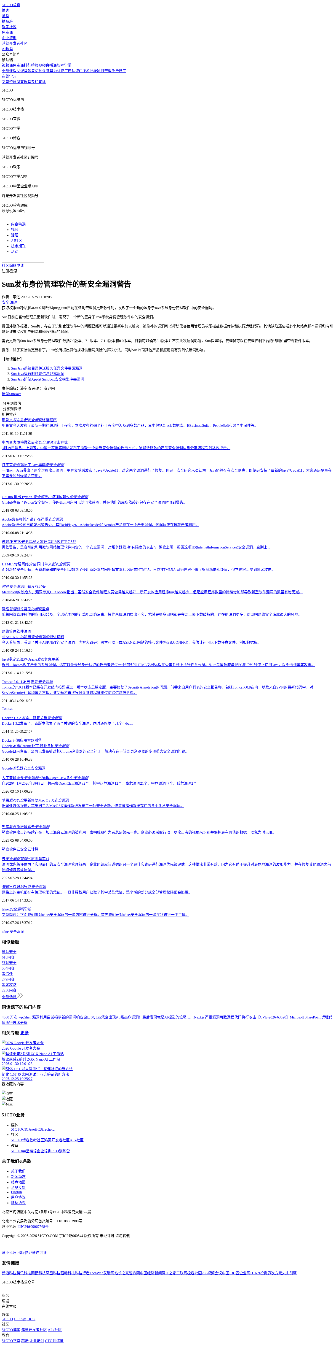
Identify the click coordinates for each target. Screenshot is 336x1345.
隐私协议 (18, 1203)
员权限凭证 (24, 887)
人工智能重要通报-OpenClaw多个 (45, 778)
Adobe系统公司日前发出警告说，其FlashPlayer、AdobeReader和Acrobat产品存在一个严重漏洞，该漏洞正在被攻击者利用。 (100, 525)
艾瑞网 (108, 1273)
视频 (14, 230)
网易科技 (38, 1273)
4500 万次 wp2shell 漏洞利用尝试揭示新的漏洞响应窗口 (46, 1017)
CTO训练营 (60, 1151)
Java (18, 394)
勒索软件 (9, 849)
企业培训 (9, 38)
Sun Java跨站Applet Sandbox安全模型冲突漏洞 (47, 379)
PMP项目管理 (101, 71)
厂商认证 (71, 71)
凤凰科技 (53, 1273)
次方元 (276, 1273)
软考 (31, 71)
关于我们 (18, 1171)
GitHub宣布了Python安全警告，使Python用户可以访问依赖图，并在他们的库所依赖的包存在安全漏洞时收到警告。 (94, 502)
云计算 (32, 849)
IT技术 (84, 71)
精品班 (7, 21)
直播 (42, 82)
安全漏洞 (38, 768)
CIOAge (28, 1129)
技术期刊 (18, 246)
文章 (5, 82)
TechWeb (96, 1273)
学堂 (5, 16)
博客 (5, 10)
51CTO (16, 1129)
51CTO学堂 (20, 1151)
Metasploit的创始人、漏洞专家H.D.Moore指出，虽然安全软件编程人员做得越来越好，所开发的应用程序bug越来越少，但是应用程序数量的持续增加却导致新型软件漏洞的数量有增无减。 (152, 592)
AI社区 (16, 241)
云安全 (21, 849)
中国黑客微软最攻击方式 (35, 442)
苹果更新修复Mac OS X (35, 800)
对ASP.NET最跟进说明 (33, 637)
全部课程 (9, 71)
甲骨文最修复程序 (29, 420)
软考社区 (9, 27)
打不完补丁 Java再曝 (33, 465)
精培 (33, 1151)
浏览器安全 (22, 768)
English (16, 1192)
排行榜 (29, 65)
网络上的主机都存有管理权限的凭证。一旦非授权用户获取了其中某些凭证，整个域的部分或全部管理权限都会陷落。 (97, 892)
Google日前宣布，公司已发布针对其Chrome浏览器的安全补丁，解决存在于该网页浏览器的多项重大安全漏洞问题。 (95, 751)
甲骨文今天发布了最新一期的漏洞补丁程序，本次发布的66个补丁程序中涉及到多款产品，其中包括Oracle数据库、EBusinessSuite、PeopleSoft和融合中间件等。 (130, 425)
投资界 (265, 1273)
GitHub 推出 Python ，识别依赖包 (45, 497)
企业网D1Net (249, 1273)
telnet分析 (17, 909)
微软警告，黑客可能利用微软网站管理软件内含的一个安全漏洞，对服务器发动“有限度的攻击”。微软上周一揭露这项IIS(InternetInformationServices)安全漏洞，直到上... (136, 547)
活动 (14, 252)
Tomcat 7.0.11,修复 (27, 682)
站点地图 (18, 1182)
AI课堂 (7, 49)
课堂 (27, 82)
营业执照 (9, 1253)
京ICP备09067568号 (33, 1227)
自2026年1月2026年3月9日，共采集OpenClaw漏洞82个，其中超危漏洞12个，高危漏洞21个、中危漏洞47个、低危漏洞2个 (99, 783)
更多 (24, 1032)
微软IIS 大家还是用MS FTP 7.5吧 (39, 542)
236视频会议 (212, 1273)
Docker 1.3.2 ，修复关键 (32, 718)
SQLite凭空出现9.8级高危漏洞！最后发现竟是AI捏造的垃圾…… (142, 1017)
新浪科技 (9, 1273)
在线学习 (9, 76)
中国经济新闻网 (152, 1273)
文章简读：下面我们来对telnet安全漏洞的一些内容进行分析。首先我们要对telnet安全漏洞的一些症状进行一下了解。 (95, 915)
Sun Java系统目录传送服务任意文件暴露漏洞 (47, 368)
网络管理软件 (13, 631)
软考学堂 (64, 65)
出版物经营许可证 (32, 1253)
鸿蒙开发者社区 (14, 43)
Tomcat (7, 708)
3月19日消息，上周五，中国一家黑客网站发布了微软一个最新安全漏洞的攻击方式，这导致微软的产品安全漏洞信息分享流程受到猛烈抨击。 (116, 448)
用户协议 (18, 1197)
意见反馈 (18, 1188)
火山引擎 (289, 1273)
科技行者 (82, 1273)
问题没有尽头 (24, 587)
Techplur (49, 1129)
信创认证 (42, 71)
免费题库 (119, 71)
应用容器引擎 (31, 740)
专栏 (34, 82)
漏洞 (5, 394)
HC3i (39, 1129)
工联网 (181, 1273)
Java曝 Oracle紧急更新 (30, 659)
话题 (14, 235)
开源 (16, 740)
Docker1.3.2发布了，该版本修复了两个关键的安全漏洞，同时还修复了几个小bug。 (68, 723)
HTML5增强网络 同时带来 (36, 564)
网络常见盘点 (25, 609)
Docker (7, 740)
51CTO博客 (20, 1140)
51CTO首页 (11, 5)
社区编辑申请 (13, 265)
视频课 (7, 65)
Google (7, 768)
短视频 (40, 65)
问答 (20, 82)
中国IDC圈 (230, 1273)
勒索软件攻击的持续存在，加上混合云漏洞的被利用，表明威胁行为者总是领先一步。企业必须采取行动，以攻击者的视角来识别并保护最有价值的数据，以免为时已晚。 (139, 832)
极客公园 (194, 1273)
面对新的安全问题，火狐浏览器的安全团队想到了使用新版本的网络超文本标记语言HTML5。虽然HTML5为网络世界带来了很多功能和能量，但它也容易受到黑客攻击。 (138, 570)
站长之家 (121, 1273)
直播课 (51, 65)
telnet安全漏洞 (13, 932)
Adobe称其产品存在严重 (32, 519)
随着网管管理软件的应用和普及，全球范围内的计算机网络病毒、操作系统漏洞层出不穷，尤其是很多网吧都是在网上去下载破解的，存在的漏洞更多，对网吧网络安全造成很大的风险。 (152, 614)
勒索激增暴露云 (25, 827)
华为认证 (57, 71)
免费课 (7, 32)
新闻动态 (18, 1177)
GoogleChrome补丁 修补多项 (35, 746)
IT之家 (170, 1273)
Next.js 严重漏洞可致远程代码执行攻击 (225, 1017)
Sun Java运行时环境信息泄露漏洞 (37, 374)
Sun (12, 394)
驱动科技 (67, 1273)
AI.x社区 (77, 1140)
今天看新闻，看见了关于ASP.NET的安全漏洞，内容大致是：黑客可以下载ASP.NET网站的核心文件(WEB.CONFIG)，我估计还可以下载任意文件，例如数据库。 (131, 642)
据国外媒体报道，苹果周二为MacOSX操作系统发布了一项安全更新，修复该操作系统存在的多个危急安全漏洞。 (93, 806)
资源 (12, 82)
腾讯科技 (23, 1273)
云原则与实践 (25, 859)
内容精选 (18, 224)
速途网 (134, 1273)
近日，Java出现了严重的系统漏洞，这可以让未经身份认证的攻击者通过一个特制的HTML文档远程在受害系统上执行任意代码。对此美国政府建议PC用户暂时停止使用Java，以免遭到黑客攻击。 (158, 665)
